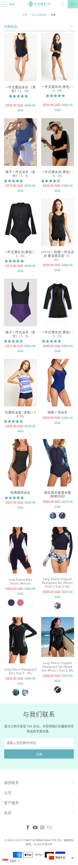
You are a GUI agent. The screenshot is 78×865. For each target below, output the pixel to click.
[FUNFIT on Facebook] (28, 828)
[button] (18, 96)
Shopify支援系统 (43, 844)
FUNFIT (18, 840)
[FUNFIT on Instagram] (42, 828)
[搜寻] (63, 4)
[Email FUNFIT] (50, 828)
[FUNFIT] (39, 4)
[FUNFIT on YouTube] (35, 828)
